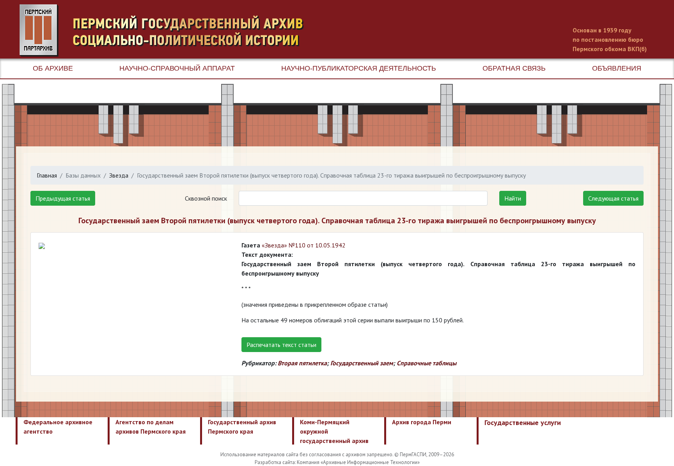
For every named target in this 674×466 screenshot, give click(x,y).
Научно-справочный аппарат (177, 68)
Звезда (118, 175)
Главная (47, 175)
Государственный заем (361, 363)
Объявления (616, 68)
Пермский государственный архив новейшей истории (166, 30)
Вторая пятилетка (302, 363)
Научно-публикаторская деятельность (358, 68)
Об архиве (53, 68)
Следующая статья (613, 198)
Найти (512, 198)
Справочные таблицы (426, 363)
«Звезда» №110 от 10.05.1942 (304, 245)
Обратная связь (514, 68)
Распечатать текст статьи (281, 345)
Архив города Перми (421, 422)
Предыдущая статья (62, 198)
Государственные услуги (522, 422)
